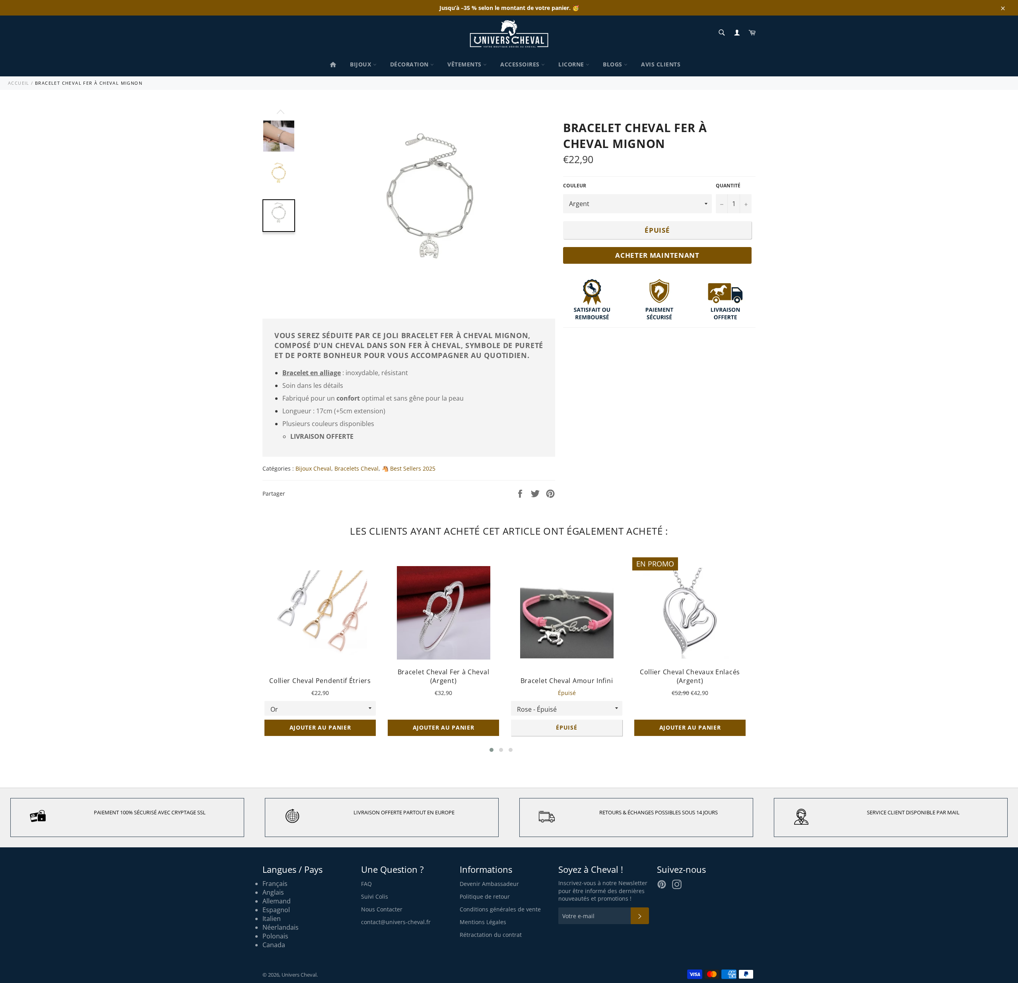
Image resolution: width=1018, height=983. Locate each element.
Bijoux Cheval (313, 468)
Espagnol (276, 909)
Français (275, 883)
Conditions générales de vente (500, 909)
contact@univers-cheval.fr (396, 922)
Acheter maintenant (657, 255)
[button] (491, 750)
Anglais (273, 892)
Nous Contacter (381, 909)
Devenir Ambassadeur (489, 884)
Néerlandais (280, 927)
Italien (271, 918)
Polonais (275, 936)
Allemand (276, 901)
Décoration (410, 64)
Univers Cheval (299, 974)
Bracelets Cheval (356, 468)
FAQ (366, 884)
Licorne (572, 64)
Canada (273, 944)
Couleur (574, 186)
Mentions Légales (483, 922)
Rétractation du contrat (491, 934)
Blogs (613, 64)
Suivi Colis (374, 896)
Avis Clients (660, 64)
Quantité (728, 186)
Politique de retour (485, 896)
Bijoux (361, 64)
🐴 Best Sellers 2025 (408, 468)
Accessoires (520, 64)
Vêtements (465, 64)
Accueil (18, 83)
